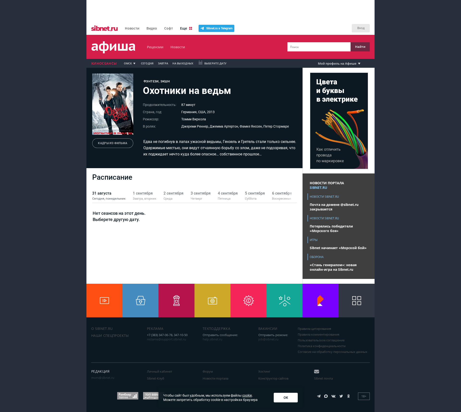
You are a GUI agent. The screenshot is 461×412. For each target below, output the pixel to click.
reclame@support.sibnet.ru (166, 339)
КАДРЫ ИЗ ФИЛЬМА (112, 143)
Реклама (155, 328)
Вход (360, 28)
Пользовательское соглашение (321, 340)
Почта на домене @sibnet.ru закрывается (334, 206)
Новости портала (215, 378)
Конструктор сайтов (273, 378)
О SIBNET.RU (102, 328)
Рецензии (155, 47)
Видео (151, 28)
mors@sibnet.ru (102, 377)
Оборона (317, 257)
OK (286, 398)
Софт (168, 28)
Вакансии (268, 328)
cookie (247, 395)
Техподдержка (216, 328)
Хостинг (264, 371)
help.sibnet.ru (212, 339)
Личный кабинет (159, 371)
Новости (132, 28)
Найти (360, 46)
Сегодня (147, 63)
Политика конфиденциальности (322, 346)
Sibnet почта (323, 378)
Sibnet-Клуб (155, 378)
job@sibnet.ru (268, 339)
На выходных (182, 63)
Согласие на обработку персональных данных (332, 352)
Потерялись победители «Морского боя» (331, 228)
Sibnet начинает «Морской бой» (338, 248)
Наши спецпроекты (110, 335)
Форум (208, 371)
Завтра (163, 63)
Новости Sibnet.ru (324, 197)
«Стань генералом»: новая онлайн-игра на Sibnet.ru (333, 267)
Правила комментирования (318, 334)
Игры (313, 240)
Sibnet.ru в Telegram (219, 28)
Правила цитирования (314, 328)
